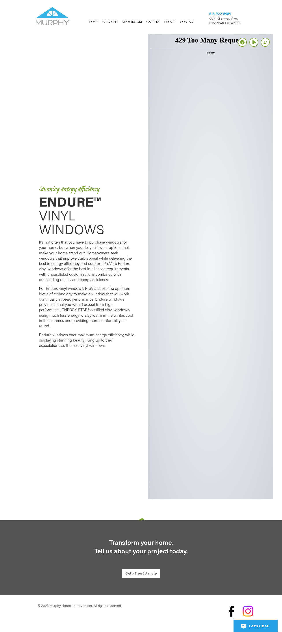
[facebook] (231, 611)
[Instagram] (248, 611)
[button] (110, 21)
